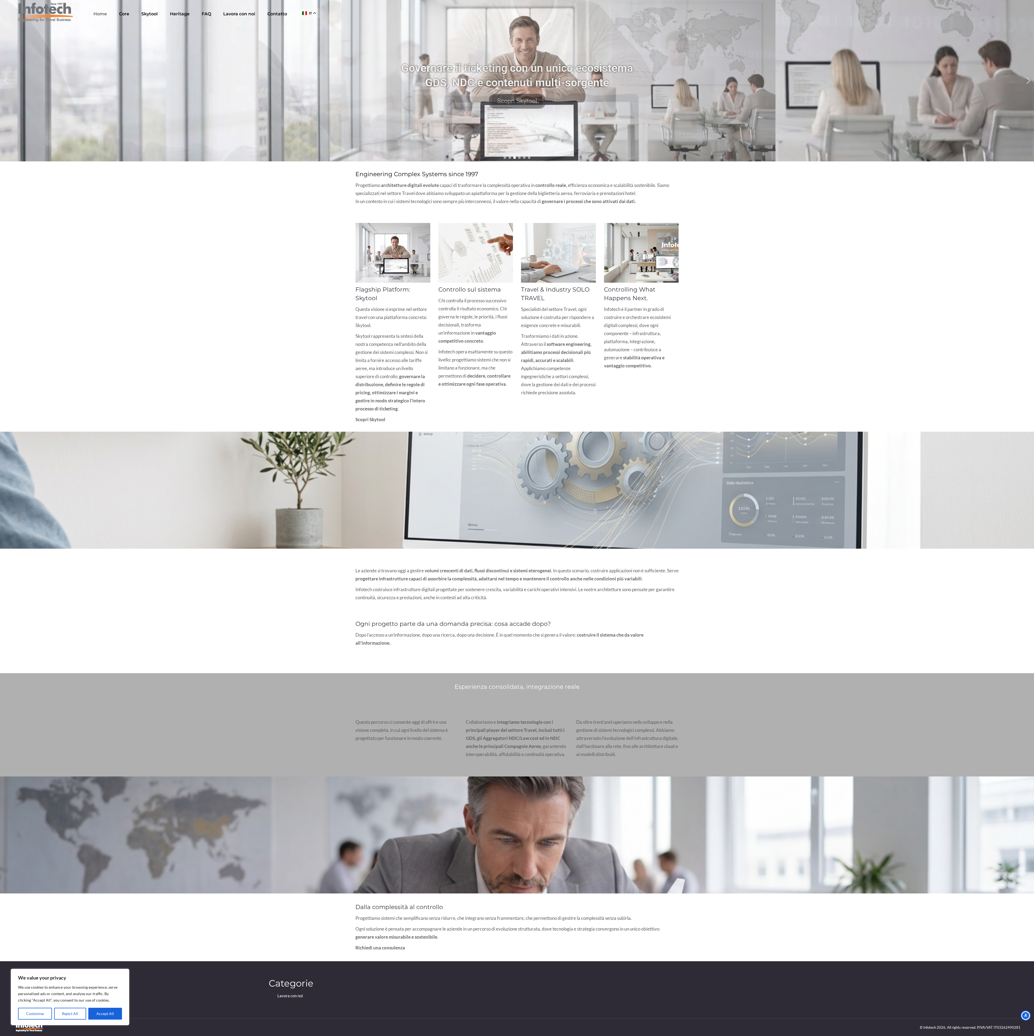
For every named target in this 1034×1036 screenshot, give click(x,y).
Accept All (105, 1013)
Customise (35, 1013)
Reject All (70, 1013)
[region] (70, 997)
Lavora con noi (290, 995)
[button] (5, 80)
